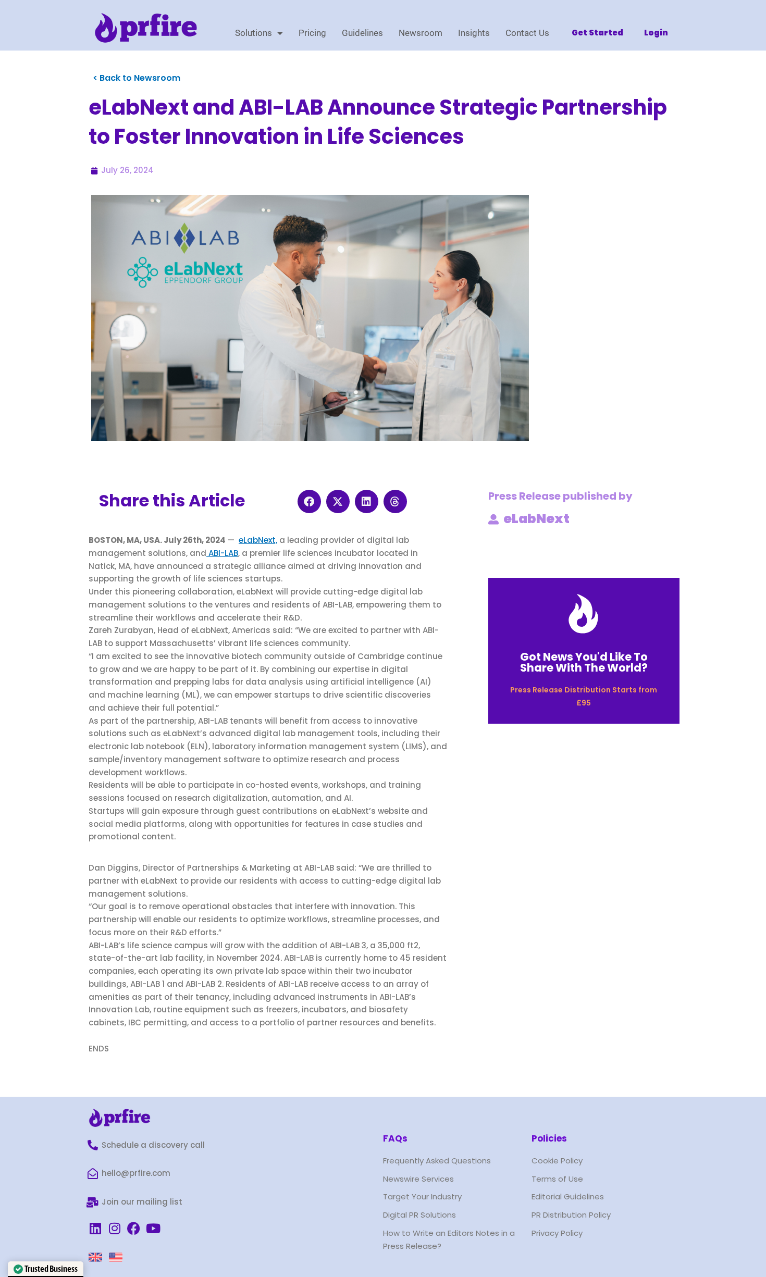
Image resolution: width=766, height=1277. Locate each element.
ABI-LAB (222, 553)
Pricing (312, 33)
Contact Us (527, 33)
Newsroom (420, 33)
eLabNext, (258, 540)
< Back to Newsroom (136, 78)
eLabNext (536, 519)
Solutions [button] (253, 33)
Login (656, 32)
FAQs (395, 1138)
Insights (474, 33)
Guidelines (362, 33)
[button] (309, 501)
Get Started (597, 32)
